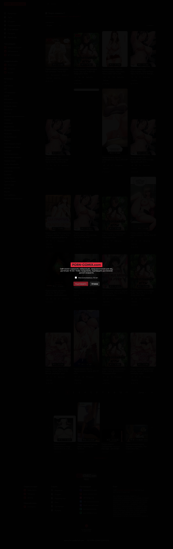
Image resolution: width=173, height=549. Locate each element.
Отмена (95, 284)
